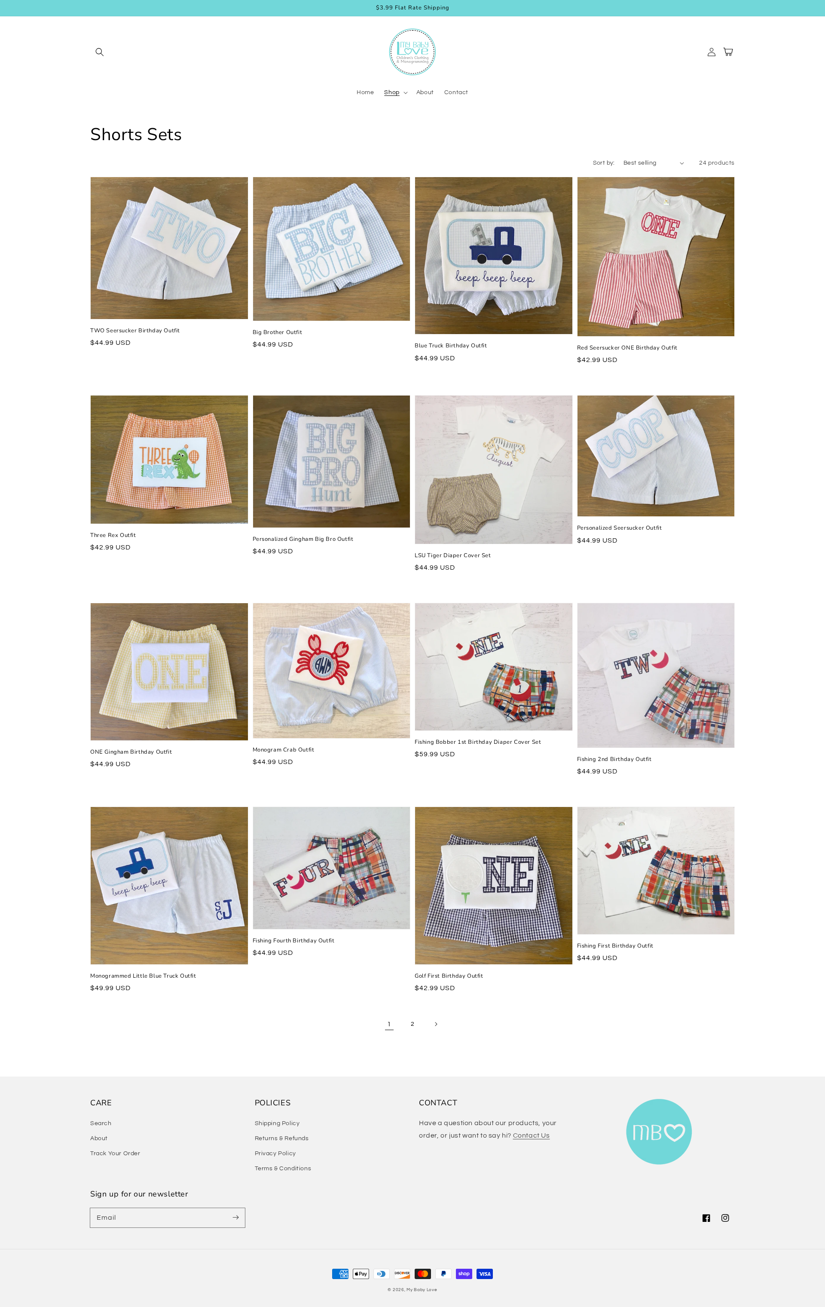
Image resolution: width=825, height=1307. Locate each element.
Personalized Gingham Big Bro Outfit (303, 539)
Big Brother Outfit (277, 332)
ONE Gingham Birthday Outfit (131, 752)
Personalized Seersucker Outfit (619, 528)
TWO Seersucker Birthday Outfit (135, 330)
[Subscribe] (235, 1217)
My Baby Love (421, 1290)
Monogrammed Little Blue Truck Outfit (143, 976)
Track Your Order (115, 1154)
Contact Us (531, 1135)
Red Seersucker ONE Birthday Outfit (627, 348)
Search (101, 1123)
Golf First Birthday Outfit (449, 976)
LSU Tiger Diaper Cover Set (453, 555)
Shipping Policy (277, 1123)
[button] (99, 52)
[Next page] (435, 1024)
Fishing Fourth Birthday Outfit (294, 941)
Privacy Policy (275, 1154)
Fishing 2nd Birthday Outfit (614, 759)
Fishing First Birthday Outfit (615, 946)
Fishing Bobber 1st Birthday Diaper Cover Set (478, 742)
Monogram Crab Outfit (284, 750)
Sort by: (604, 163)
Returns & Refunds (282, 1138)
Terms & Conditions (283, 1169)
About (99, 1138)
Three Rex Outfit (113, 535)
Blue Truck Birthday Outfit (451, 346)
